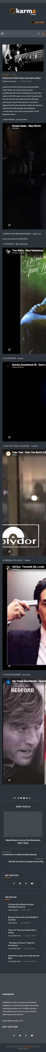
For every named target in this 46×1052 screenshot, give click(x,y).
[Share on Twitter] (21, 798)
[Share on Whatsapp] (30, 798)
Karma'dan (5, 74)
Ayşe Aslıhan (12, 923)
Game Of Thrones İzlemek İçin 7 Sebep (22, 931)
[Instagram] (26, 883)
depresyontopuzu (9, 81)
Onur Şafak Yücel (14, 936)
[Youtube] (32, 883)
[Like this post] (15, 798)
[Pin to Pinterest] (24, 798)
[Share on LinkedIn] (27, 798)
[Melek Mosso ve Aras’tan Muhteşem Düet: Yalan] (23, 824)
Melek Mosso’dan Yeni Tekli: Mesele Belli (23, 957)
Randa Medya (29, 1046)
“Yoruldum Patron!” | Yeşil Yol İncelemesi (21, 944)
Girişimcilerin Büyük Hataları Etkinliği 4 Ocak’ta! (21, 905)
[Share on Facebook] (18, 798)
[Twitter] (20, 883)
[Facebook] (14, 883)
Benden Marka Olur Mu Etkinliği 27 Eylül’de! (23, 918)
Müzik (14, 74)
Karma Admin (13, 910)
